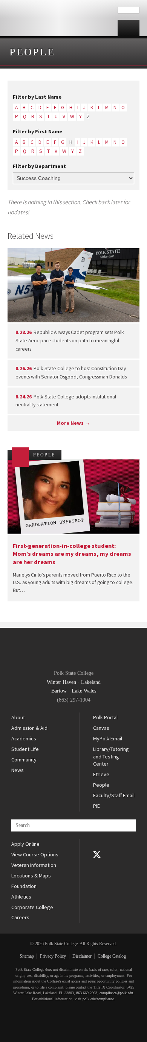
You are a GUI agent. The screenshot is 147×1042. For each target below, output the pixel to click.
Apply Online (25, 844)
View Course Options (34, 854)
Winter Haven (61, 682)
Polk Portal (105, 717)
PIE (96, 805)
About (18, 717)
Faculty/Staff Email (114, 795)
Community (24, 759)
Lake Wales (84, 691)
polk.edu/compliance (98, 999)
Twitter (97, 854)
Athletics (21, 896)
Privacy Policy (53, 956)
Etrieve (101, 774)
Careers (20, 917)
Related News (31, 235)
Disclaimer (82, 956)
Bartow (59, 691)
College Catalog (112, 956)
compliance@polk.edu (116, 993)
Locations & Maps (31, 875)
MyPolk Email (107, 738)
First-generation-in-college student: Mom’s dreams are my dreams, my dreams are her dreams (72, 554)
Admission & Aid (29, 728)
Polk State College (59, 18)
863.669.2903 (86, 993)
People (32, 52)
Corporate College (32, 907)
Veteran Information (33, 865)
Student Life (25, 749)
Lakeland (91, 682)
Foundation (24, 886)
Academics (23, 738)
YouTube (97, 865)
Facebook (97, 844)
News (17, 770)
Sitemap (27, 956)
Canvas (101, 728)
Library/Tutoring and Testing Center (111, 756)
